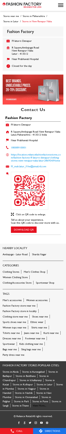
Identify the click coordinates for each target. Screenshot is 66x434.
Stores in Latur (44, 384)
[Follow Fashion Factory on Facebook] (19, 422)
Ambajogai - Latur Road (15, 254)
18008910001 (18, 147)
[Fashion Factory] (22, 5)
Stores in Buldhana (26, 376)
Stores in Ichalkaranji (31, 380)
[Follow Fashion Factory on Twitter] (30, 422)
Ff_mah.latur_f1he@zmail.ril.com (28, 166)
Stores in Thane (20, 405)
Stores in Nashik (24, 393)
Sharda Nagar (39, 254)
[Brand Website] (47, 422)
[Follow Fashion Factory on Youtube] (41, 422)
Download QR (24, 229)
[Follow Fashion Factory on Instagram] (35, 422)
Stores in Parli (21, 401)
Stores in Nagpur (27, 388)
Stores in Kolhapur (23, 384)
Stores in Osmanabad (26, 397)
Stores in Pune (40, 401)
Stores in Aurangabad (33, 372)
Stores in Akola (10, 372)
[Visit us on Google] (24, 422)
